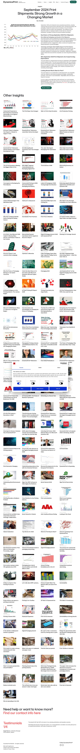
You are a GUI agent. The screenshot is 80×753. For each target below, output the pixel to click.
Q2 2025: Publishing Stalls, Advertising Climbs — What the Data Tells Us (68, 255)
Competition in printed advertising (66, 566)
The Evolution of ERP (46, 165)
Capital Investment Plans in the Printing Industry (11, 449)
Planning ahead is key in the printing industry (29, 666)
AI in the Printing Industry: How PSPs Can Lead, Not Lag (68, 291)
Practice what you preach (48, 648)
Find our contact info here (22, 712)
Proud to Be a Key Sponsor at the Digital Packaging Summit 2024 (30, 450)
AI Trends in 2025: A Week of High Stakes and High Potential (68, 217)
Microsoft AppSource (8, 746)
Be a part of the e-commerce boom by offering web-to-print (49, 631)
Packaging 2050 (45, 271)
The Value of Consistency (67, 600)
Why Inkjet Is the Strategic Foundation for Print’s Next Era (68, 201)
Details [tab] (40, 367)
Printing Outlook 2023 (9, 616)
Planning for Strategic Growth (68, 234)
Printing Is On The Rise (28, 600)
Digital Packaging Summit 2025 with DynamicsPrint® (49, 235)
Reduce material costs (9, 685)
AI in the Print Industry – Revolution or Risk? (9, 414)
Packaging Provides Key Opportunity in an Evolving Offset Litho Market (10, 379)
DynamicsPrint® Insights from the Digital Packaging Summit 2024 (68, 415)
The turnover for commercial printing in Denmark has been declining (67, 549)
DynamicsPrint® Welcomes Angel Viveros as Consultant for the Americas (48, 415)
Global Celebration (8, 532)
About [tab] (58, 367)
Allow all (58, 388)
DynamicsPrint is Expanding (67, 466)
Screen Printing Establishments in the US (47, 566)
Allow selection (40, 388)
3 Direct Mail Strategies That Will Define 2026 (11, 201)
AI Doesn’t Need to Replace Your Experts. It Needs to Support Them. (10, 131)
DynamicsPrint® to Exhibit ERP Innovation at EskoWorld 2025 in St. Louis (49, 344)
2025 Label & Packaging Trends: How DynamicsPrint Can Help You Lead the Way (29, 432)
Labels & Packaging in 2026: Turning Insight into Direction (48, 184)
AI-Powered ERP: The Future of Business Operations (30, 396)
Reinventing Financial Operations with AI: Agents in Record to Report (30, 235)
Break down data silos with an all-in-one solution (49, 686)
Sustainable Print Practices (29, 216)
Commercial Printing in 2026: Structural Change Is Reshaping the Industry (30, 184)
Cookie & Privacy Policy (9, 749)
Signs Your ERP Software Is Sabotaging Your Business (29, 483)
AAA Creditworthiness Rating (49, 514)
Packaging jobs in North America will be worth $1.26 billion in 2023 (29, 566)
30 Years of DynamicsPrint (48, 600)
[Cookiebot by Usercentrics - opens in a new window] (61, 363)
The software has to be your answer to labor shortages (30, 686)
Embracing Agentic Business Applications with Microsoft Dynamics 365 (67, 184)
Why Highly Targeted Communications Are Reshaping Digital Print (28, 167)
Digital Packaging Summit (48, 547)
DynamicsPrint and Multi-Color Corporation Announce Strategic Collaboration (11, 515)
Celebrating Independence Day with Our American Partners (30, 467)
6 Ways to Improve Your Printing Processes (9, 583)
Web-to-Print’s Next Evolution (49, 111)
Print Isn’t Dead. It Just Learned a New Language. (10, 254)
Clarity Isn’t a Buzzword (28, 200)
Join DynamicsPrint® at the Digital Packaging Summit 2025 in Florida (68, 272)
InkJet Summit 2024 (46, 482)
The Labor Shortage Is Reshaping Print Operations (48, 148)
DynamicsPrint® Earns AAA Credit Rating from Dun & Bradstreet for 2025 (10, 397)
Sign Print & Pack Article (66, 482)
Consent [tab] (21, 367)
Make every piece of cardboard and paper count (30, 649)
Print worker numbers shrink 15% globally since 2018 (11, 566)
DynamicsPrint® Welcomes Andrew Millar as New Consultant (48, 131)
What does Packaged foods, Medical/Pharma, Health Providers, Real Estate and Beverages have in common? (48, 668)
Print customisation (46, 498)
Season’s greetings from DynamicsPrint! (66, 532)
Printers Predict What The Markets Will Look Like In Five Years (49, 584)
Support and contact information (11, 747)
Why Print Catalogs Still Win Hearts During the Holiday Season (10, 218)
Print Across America (46, 616)
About (57, 2)
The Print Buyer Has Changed (30, 111)
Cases (45, 2)
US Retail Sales (64, 448)
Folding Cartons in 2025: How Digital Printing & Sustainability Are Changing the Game (11, 344)
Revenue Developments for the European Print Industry (49, 467)
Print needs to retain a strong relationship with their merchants (11, 650)
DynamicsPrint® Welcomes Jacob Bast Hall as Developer (30, 131)
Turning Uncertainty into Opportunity (47, 291)
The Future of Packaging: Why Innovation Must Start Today (68, 343)
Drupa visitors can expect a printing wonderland (10, 601)
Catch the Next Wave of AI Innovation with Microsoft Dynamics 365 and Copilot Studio (29, 273)
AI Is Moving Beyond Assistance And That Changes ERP (30, 149)
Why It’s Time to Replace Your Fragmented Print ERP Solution (11, 361)
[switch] (33, 383)
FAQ (54, 2)
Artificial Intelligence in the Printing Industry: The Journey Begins (11, 291)
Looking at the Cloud (65, 514)
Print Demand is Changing (10, 466)
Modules (39, 2)
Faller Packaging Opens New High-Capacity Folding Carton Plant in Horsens (49, 255)
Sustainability (63, 583)
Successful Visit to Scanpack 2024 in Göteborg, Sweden (67, 431)
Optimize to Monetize (28, 253)
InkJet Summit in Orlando (29, 514)
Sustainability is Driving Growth (68, 616)
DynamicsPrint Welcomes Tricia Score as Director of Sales (48, 450)
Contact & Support (65, 2)
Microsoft (64, 82)
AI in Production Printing (66, 111)
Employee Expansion (27, 616)
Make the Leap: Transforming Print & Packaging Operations (49, 328)
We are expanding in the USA (11, 701)
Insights (50, 2)
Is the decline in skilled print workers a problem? (10, 631)
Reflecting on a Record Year (48, 396)
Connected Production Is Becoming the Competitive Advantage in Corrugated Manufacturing (10, 113)
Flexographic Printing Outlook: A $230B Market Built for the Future (30, 344)
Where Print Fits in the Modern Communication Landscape (30, 328)
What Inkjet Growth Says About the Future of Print (66, 148)
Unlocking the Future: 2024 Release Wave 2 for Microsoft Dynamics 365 (49, 432)
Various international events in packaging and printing (30, 548)
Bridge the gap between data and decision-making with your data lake (68, 632)
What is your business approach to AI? (65, 499)
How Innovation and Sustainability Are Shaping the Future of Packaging (30, 309)
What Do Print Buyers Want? (48, 532)
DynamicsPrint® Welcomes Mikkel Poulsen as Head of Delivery (67, 131)
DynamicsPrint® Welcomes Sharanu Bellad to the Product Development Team (11, 149)
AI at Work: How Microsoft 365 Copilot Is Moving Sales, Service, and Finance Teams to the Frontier (11, 236)
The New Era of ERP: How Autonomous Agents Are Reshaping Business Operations (48, 310)
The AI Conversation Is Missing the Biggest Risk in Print (11, 166)
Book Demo (73, 2)
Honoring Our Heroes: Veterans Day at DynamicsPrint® (11, 431)
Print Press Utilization (47, 216)
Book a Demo (46, 87)
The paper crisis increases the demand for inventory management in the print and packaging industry (68, 668)
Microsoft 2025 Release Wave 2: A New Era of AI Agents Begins (11, 309)
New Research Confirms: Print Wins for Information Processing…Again (11, 549)
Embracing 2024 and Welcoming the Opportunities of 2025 (68, 397)
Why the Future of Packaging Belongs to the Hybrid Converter (11, 272)
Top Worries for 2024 (28, 532)
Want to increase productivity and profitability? (11, 666)
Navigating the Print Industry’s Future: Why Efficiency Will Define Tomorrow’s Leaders (68, 309)
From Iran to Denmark (65, 685)
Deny (22, 388)
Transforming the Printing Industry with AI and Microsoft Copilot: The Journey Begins (30, 415)
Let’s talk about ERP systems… (30, 583)
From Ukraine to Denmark (67, 648)
